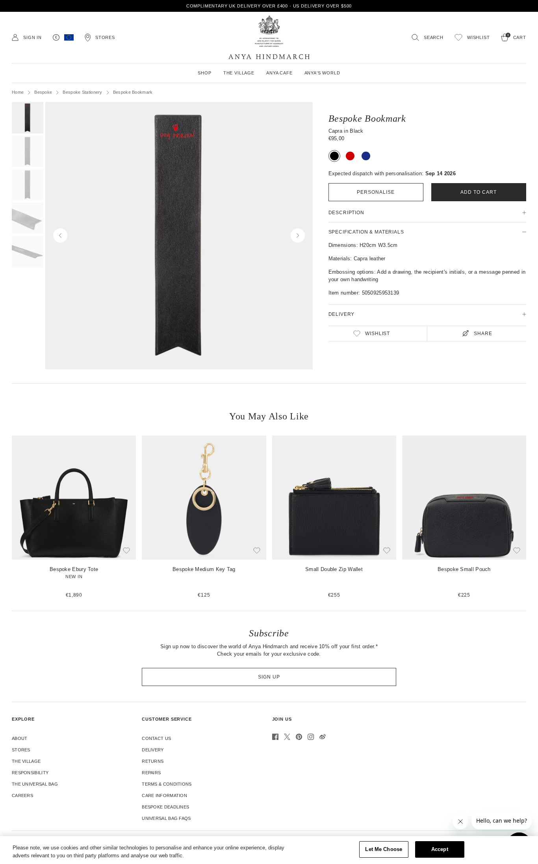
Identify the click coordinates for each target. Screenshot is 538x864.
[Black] (334, 156)
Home (18, 92)
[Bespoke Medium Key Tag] (204, 517)
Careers (22, 795)
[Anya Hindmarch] (269, 37)
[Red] (350, 156)
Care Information (164, 795)
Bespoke (43, 92)
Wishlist (377, 333)
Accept (439, 849)
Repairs (151, 772)
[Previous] (5, 517)
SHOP (204, 72)
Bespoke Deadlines (165, 807)
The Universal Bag (35, 784)
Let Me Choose (383, 849)
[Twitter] (287, 737)
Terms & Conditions (166, 784)
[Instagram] (311, 737)
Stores (21, 749)
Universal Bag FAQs (166, 818)
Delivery (152, 749)
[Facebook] (275, 737)
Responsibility (30, 772)
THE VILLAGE (238, 72)
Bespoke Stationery (82, 92)
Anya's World (322, 72)
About (20, 738)
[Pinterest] (299, 737)
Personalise (376, 192)
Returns (152, 761)
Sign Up (269, 677)
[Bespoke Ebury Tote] (74, 517)
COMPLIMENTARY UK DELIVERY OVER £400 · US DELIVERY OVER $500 (269, 6)
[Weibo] (322, 737)
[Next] (533, 517)
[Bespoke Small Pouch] (464, 517)
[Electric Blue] (366, 156)
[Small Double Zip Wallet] (334, 517)
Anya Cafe (279, 72)
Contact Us (156, 738)
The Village (26, 761)
